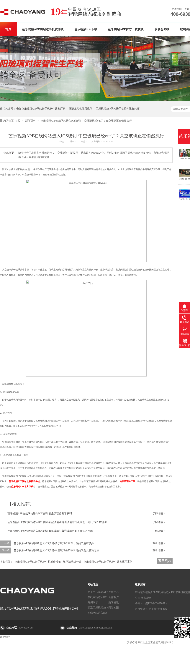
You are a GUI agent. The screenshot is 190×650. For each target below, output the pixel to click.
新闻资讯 (113, 602)
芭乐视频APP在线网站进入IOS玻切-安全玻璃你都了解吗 (39, 513)
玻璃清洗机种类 (72, 561)
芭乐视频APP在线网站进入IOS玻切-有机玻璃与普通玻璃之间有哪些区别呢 (50, 531)
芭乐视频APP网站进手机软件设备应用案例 (107, 561)
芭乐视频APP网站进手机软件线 (43, 29)
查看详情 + (159, 543)
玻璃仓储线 (161, 29)
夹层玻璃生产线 (127, 481)
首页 (8, 29)
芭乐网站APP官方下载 (22, 486)
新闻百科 (30, 120)
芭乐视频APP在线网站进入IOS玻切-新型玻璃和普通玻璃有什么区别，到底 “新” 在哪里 (57, 522)
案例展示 (93, 602)
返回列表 (164, 561)
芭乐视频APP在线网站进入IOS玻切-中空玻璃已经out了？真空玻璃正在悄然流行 (86, 120)
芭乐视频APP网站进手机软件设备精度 (118, 108)
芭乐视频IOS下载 (85, 29)
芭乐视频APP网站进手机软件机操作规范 (37, 561)
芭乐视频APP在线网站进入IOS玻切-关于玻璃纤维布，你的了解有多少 (54, 543)
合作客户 (113, 597)
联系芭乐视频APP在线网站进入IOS (98, 610)
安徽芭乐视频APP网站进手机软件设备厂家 (40, 108)
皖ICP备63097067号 (156, 603)
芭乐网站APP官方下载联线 (126, 29)
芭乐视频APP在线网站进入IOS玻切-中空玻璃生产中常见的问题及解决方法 (56, 550)
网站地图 (113, 607)
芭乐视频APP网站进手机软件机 (24, 481)
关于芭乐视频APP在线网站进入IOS (98, 595)
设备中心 (113, 592)
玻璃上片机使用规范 (80, 108)
